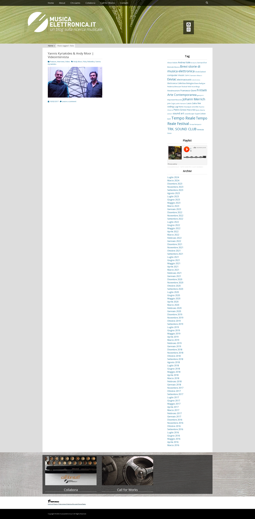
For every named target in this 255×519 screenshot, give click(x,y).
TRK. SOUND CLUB (181, 129)
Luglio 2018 (173, 365)
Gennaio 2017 (174, 416)
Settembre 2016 (175, 429)
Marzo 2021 (173, 269)
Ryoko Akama (200, 110)
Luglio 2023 (173, 196)
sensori (169, 114)
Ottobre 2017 (174, 391)
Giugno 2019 (173, 330)
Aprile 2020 (172, 301)
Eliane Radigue (199, 83)
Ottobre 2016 (174, 426)
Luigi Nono (179, 106)
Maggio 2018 (173, 371)
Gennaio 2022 (174, 241)
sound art (178, 113)
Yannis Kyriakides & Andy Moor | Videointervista (71, 55)
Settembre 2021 (175, 253)
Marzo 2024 (173, 180)
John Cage (171, 103)
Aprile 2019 (172, 336)
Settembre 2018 (175, 359)
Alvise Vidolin (172, 63)
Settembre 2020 (175, 288)
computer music (175, 75)
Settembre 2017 (175, 394)
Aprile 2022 (172, 231)
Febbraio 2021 (174, 273)
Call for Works (108, 2)
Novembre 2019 (175, 317)
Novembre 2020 (175, 282)
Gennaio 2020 (174, 311)
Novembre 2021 (175, 247)
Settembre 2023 (175, 190)
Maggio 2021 (173, 263)
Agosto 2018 (173, 362)
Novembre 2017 (175, 387)
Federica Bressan (174, 86)
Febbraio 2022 (174, 237)
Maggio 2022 (173, 228)
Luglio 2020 (173, 292)
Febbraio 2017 (174, 413)
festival (184, 86)
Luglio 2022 (173, 221)
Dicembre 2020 (174, 279)
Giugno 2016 (173, 435)
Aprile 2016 (172, 442)
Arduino (194, 63)
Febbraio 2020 (174, 308)
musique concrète (191, 107)
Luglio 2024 (173, 177)
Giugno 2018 (173, 368)
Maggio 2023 (173, 202)
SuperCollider (200, 113)
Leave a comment (69, 101)
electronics (196, 80)
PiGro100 (191, 110)
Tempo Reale (183, 118)
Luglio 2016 (173, 432)
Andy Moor (77, 61)
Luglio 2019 (173, 327)
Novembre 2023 (175, 186)
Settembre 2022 (175, 218)
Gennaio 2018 (174, 384)
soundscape (189, 114)
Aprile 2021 (172, 266)
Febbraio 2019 (174, 343)
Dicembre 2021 (174, 244)
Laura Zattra (192, 103)
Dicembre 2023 (174, 183)
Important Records (174, 99)
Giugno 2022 (173, 225)
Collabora (90, 2)
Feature (53, 61)
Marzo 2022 (173, 234)
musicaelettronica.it (173, 167)
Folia (85, 61)
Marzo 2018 (173, 378)
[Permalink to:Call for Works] (127, 470)
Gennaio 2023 (174, 209)
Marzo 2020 (173, 304)
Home (51, 2)
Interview (60, 61)
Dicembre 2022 (174, 212)
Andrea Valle (184, 62)
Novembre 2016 (175, 422)
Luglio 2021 (173, 257)
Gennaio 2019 (174, 346)
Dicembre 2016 (174, 419)
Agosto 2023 (173, 193)
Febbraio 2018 (174, 381)
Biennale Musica (173, 67)
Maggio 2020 (173, 298)
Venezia (200, 129)
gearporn (200, 95)
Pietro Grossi (180, 109)
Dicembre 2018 (174, 349)
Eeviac (171, 79)
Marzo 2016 (173, 445)
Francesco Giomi (188, 90)
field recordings (194, 86)
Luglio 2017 (173, 397)
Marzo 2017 (173, 410)
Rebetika (91, 61)
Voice (169, 133)
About (62, 2)
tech (169, 119)
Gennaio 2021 (174, 276)
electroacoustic (184, 79)
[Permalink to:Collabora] (71, 470)
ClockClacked (200, 71)
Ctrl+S (187, 75)
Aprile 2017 (172, 406)
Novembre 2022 (175, 215)
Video (67, 61)
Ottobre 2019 (174, 320)
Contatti (124, 2)
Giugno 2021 (173, 260)
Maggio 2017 (173, 403)
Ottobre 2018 (174, 355)
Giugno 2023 (173, 199)
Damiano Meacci (196, 75)
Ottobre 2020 (174, 285)
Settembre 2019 (175, 324)
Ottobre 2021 (174, 250)
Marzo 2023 (173, 206)
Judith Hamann (181, 103)
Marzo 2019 (173, 340)
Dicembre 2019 (174, 314)
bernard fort (202, 63)
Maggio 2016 (173, 438)
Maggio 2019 (173, 333)
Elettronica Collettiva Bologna (180, 83)
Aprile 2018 (172, 375)
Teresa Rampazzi (195, 124)
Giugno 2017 (173, 400)
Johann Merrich (194, 99)
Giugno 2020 (173, 295)
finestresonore (173, 90)
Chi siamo (75, 2)
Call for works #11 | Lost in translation (191, 167)
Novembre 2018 (175, 352)
